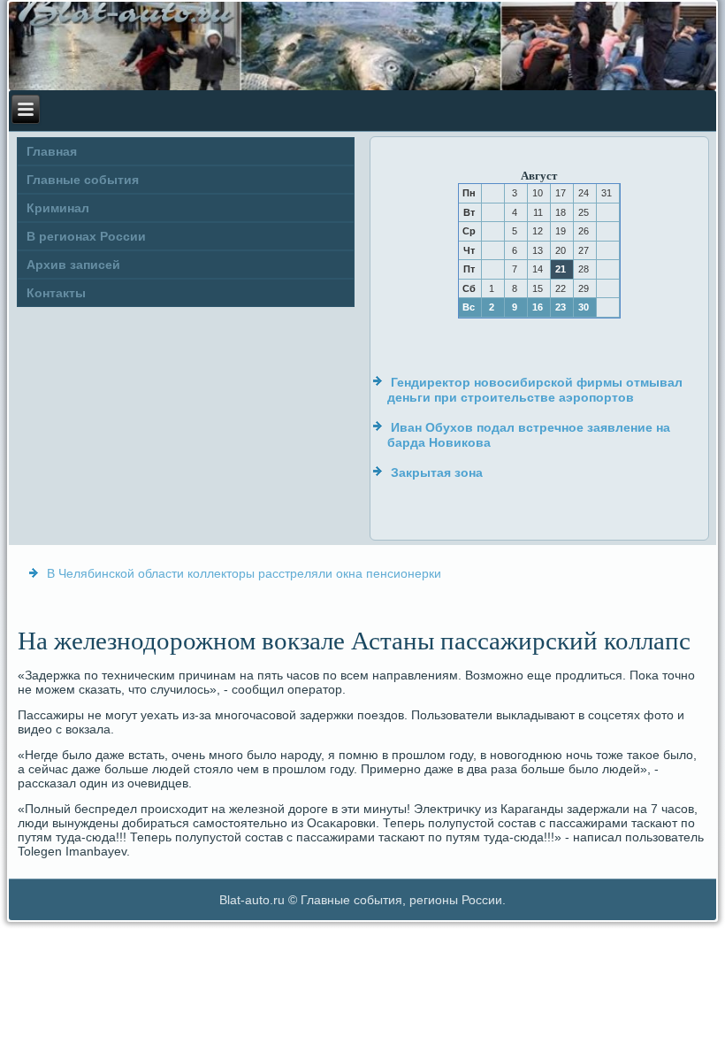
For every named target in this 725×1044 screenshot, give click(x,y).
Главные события (83, 180)
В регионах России (86, 236)
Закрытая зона (437, 472)
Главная (52, 151)
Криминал (58, 208)
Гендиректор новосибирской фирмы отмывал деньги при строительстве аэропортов (535, 390)
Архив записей (73, 264)
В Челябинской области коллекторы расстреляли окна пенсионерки (244, 573)
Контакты (56, 293)
